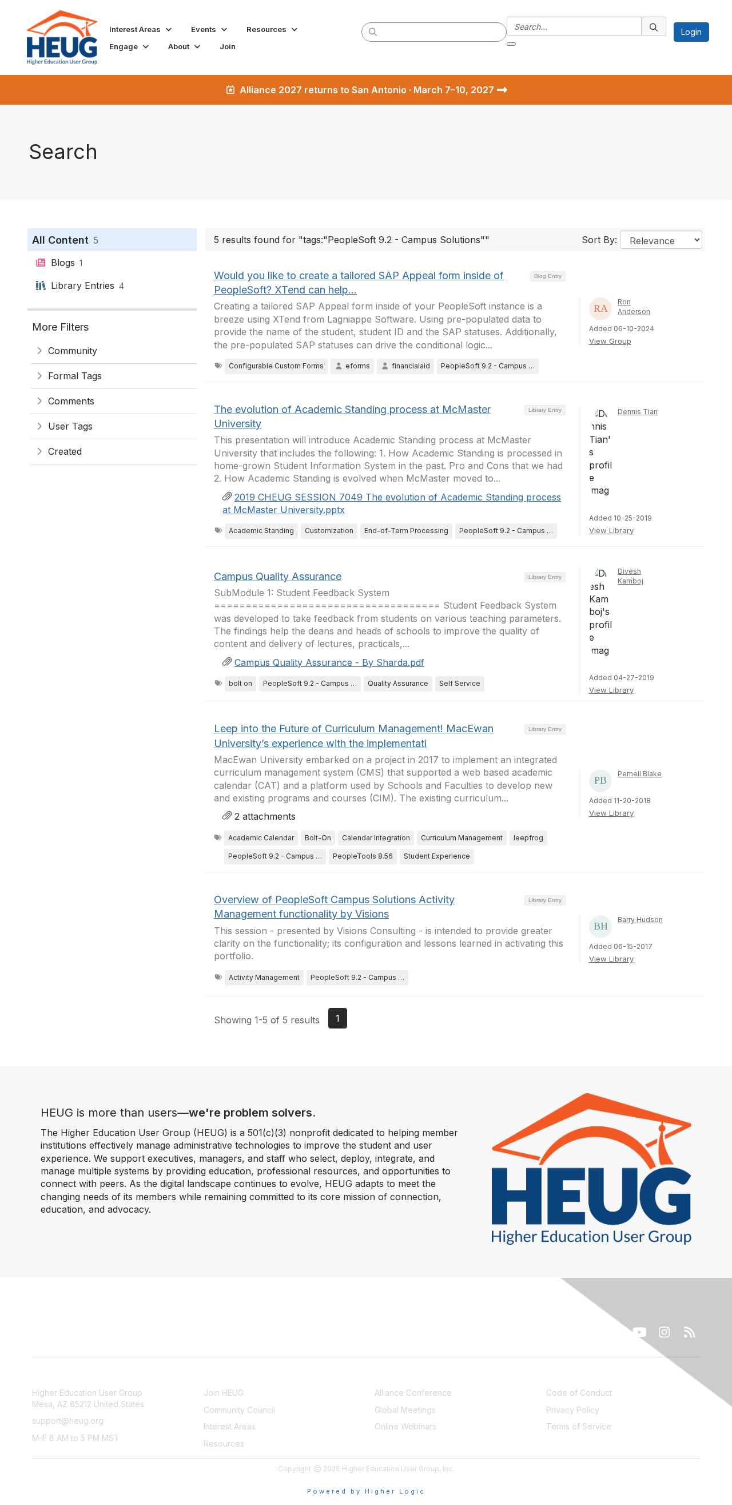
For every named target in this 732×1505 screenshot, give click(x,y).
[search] (373, 31)
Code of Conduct (579, 1392)
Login (691, 32)
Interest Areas (230, 1426)
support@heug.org (68, 1420)
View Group (610, 341)
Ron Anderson (634, 306)
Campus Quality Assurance (277, 576)
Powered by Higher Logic (366, 1491)
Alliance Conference (413, 1392)
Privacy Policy (572, 1410)
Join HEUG (224, 1392)
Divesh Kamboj (630, 576)
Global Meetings (405, 1410)
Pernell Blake (640, 773)
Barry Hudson (640, 919)
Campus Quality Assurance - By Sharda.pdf (329, 662)
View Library (611, 530)
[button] (141, 29)
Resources (224, 1443)
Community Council (239, 1410)
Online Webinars (405, 1426)
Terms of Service (578, 1426)
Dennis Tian (638, 411)
